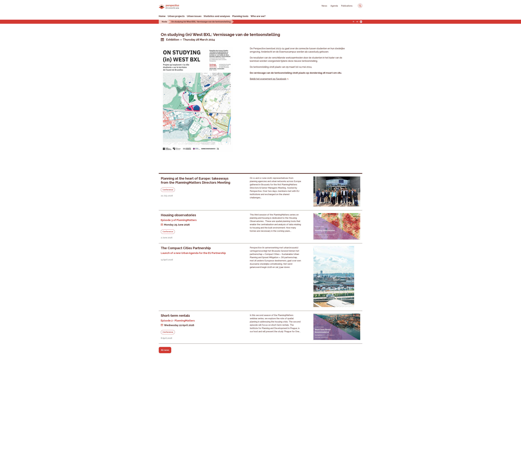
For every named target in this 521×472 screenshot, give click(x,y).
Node (164, 22)
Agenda (334, 6)
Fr (353, 22)
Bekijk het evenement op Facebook (268, 79)
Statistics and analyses (217, 16)
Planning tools (240, 16)
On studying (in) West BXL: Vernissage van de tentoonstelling (201, 22)
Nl (357, 22)
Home (162, 16)
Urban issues (194, 16)
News (324, 6)
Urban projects (176, 16)
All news (165, 350)
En (361, 22)
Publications (346, 6)
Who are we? (258, 16)
